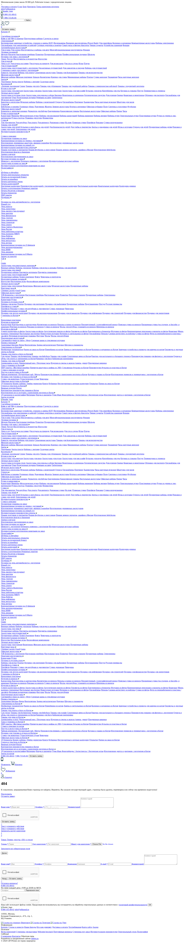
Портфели (91, 122)
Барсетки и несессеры (10, 102)
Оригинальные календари (66, 186)
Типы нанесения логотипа (47, 7)
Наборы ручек (113, 116)
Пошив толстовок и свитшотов (14, 150)
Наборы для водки (9, 304)
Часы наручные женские (128, 77)
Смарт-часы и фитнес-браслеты (75, 45)
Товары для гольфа (58, 356)
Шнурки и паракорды (73, 345)
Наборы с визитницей (45, 102)
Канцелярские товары (69, 111)
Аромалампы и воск (9, 363)
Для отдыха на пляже (19, 63)
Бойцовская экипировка (62, 359)
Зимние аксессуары (60, 107)
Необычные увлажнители (12, 349)
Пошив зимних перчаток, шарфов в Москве (75, 150)
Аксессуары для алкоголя (12, 91)
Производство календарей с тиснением (37, 186)
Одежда (58, 102)
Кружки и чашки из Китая (99, 374)
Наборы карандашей (68, 116)
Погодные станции (77, 295)
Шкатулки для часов (125, 102)
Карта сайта (87, 927)
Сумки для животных (10, 379)
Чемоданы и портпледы (51, 277)
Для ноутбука (21, 122)
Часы (125, 111)
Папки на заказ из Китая (109, 383)
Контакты (31, 7)
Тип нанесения (39, 844)
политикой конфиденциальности (133, 905)
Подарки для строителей (112, 313)
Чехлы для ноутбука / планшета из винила (78, 327)
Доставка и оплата (9, 7)
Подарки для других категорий (14, 313)
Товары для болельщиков (67, 73)
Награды (12, 54)
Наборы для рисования (49, 116)
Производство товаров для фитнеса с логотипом (152, 356)
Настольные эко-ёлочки (30, 334)
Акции (95, 927)
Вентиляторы (30, 345)
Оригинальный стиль (127, 932)
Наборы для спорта (26, 73)
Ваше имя (6, 807)
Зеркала (36, 77)
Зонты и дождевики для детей (104, 127)
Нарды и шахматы (44, 395)
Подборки (5, 561)
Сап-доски (5, 356)
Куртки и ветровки (78, 107)
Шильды (91, 54)
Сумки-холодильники (113, 122)
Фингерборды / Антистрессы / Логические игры (82, 395)
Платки (90, 77)
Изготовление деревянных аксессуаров (66, 143)
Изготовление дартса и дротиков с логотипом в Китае (127, 395)
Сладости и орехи (51, 38)
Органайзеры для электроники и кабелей (18, 45)
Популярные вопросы (62, 932)
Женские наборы (8, 77)
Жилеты (48, 107)
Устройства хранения (113, 45)
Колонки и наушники (122, 43)
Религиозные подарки (26, 97)
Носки (19, 388)
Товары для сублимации (50, 86)
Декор (3, 59)
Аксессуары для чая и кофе (73, 91)
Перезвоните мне (32, 890)
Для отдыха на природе (39, 63)
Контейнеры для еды (111, 91)
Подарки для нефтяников (91, 313)
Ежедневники (54, 111)
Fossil (17, 290)
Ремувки (60, 345)
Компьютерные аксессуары (143, 43)
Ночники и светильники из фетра (74, 334)
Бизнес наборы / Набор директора (27, 383)
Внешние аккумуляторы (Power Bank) (82, 43)
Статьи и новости (16, 927)
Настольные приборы (25, 54)
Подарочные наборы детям (160, 127)
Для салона (16, 50)
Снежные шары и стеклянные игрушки (48, 340)
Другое (10, 59)
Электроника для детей (25, 129)
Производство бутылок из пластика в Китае (108, 368)
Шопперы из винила (105, 327)
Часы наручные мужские (105, 102)
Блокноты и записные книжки (14, 111)
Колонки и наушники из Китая (104, 349)
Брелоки (58, 95)
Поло (105, 107)
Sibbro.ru (35, 938)
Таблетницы (57, 97)
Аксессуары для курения (11, 286)
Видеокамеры (60, 43)
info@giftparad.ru (8, 9)
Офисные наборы (108, 111)
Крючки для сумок (59, 77)
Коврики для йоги (44, 359)
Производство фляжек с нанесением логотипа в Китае (64, 374)
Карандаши (6, 116)
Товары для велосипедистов (90, 73)
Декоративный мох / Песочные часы (34, 363)
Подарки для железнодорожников (42, 313)
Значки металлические (46, 345)
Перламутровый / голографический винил (99, 324)
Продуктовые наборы (33, 38)
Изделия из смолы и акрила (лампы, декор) (69, 363)
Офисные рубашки (94, 107)
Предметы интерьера (28, 272)
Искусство (42, 59)
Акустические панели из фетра (57, 331)
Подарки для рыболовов (55, 304)
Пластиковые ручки (147, 116)
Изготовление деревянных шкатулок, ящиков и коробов (25, 143)
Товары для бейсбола (41, 356)
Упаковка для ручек (33, 118)
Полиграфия (6, 533)
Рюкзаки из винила (35, 327)
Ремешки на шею (43, 97)
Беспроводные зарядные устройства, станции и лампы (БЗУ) (27, 43)
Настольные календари (88, 186)
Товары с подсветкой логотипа (131, 86)
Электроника (109, 295)
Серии (22, 86)
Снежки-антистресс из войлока (121, 334)
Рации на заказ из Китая (34, 349)
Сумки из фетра (142, 334)
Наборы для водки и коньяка (44, 268)
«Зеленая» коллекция (10, 86)
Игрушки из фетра (119, 331)
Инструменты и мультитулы (25, 59)
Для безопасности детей (59, 127)
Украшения (112, 77)
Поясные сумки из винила (129, 324)
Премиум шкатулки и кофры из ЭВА (46, 368)
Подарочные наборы (53, 54)
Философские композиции (37, 281)
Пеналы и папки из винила (69, 324)
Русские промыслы (114, 304)
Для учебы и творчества (80, 127)
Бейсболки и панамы (10, 107)
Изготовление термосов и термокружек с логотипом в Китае (137, 374)
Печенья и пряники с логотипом (34, 161)
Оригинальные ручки (129, 116)
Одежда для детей (140, 127)
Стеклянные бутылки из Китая (75, 368)
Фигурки (40, 336)
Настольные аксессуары (90, 111)
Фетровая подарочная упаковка (22, 336)
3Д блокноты (6, 383)
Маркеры (15, 116)
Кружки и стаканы (129, 91)
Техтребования (74, 927)
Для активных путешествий (50, 68)
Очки (14, 97)
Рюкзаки (99, 122)
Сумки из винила (51, 327)
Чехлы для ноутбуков (60, 336)
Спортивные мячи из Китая (79, 356)
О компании (6, 936)
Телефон (39, 807)
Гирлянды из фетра (79, 331)
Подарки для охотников (34, 304)
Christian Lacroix (8, 290)
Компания (72, 864)
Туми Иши (57, 395)
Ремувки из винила (18, 327)
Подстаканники (91, 304)
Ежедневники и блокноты (99, 331)
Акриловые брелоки (9, 345)
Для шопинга (43, 122)
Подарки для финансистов (135, 313)
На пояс (68, 122)
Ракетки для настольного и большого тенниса (111, 356)
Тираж (4, 844)
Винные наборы (8, 268)
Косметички (45, 77)
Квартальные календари (108, 186)
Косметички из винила (47, 324)
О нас (19, 7)
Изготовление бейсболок (105, 150)
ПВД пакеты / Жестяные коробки (15, 368)
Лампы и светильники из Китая (77, 349)
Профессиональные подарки (74, 54)
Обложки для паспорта (155, 95)
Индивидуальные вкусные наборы (64, 161)
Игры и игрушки (125, 127)
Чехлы (47, 336)
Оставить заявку (8, 29)
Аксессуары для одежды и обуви (40, 95)
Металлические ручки (29, 116)
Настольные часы (51, 295)
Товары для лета (33, 86)
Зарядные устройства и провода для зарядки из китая (141, 349)
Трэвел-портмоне (26, 277)
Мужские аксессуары (61, 286)
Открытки (93, 383)
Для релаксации (57, 63)
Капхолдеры (6, 324)
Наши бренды (30, 927)
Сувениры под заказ (81, 932)
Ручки (14, 299)
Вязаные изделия (8, 388)
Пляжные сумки (79, 122)
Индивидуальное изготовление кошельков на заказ (23, 166)
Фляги (37, 277)
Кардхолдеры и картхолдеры (24, 324)
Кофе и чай (6, 38)
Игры (81, 63)
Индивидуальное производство (14, 499)
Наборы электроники (164, 43)
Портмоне (78, 102)
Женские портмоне (24, 77)
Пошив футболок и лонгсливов (41, 150)
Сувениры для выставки (26, 932)
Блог (25, 7)
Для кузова (5, 50)
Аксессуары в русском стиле (13, 95)
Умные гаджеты (96, 45)
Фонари (126, 45)
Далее (4, 853)
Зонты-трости (17, 82)
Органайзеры (68, 102)
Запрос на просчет (9, 617)
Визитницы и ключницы (73, 95)
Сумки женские (100, 77)
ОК (150, 905)
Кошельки (173, 331)
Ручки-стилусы (18, 118)
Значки (120, 95)
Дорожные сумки (56, 122)
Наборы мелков (100, 116)
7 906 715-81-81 (9, 18)
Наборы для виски (23, 268)
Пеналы (104, 334)
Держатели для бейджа (37, 111)
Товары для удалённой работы (75, 86)
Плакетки (39, 54)
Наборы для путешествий (96, 68)
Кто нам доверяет (44, 927)
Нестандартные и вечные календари (73, 383)
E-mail (104, 864)
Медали (4, 54)
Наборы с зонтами (32, 82)
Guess (23, 290)
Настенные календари (10, 186)
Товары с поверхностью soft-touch (102, 86)
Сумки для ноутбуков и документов (33, 309)
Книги (45, 383)
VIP (2, 620)
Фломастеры (47, 118)
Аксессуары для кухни (52, 91)
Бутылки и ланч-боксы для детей (35, 127)
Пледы (87, 63)
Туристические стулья (29, 379)
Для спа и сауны (71, 63)
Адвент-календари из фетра (13, 331)
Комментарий (74, 807)
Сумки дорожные (56, 309)
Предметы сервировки (47, 272)
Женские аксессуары (42, 286)
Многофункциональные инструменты (66, 50)
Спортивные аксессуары (45, 73)
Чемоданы (69, 309)
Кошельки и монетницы (134, 95)
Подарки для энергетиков (158, 313)
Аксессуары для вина (32, 91)
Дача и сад (5, 63)
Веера (21, 345)
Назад (4, 879)
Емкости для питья (9, 73)
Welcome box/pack (45, 932)
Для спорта (32, 122)
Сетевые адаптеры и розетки (49, 45)
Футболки (131, 107)
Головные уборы (27, 107)
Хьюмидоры (89, 102)
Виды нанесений (8, 932)
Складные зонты (47, 82)
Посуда (140, 91)
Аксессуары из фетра (34, 331)
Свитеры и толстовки (117, 107)
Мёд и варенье (17, 38)
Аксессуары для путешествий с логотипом (19, 68)
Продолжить (6, 794)
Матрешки (30, 395)
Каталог (4, 402)
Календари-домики (127, 186)
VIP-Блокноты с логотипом (13, 295)
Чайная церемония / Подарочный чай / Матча (20, 374)
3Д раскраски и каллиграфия (13, 395)
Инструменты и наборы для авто (35, 50)
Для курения (111, 95)
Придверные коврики (97, 363)
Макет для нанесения (81, 844)
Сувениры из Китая (9, 674)
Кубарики (53, 383)
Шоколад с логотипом (10, 161)
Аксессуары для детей (10, 127)
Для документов (8, 122)
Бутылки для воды (94, 91)
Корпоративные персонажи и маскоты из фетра (147, 331)
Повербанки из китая (54, 349)
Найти (28, 20)
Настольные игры (18, 281)
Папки (119, 111)
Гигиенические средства (94, 95)
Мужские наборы (27, 102)
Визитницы (28, 286)
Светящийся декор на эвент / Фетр (16, 340)
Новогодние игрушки (49, 334)
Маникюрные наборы (76, 77)
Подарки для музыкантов (69, 313)
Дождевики (6, 82)
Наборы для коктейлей (67, 268)
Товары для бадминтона (21, 356)
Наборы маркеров (85, 116)
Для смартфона (105, 43)
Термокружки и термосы (154, 91)
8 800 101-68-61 (9, 14)
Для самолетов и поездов (73, 68)
